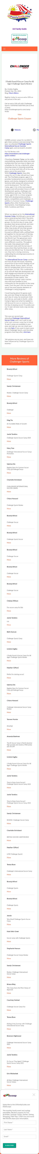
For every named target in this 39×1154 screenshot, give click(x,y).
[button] (34, 1094)
